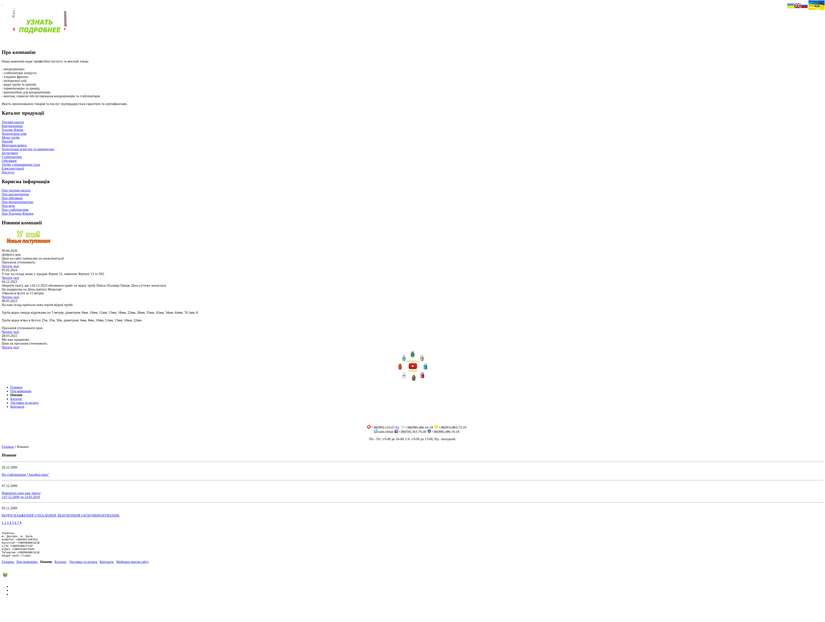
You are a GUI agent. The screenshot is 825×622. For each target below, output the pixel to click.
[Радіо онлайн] (412, 380)
